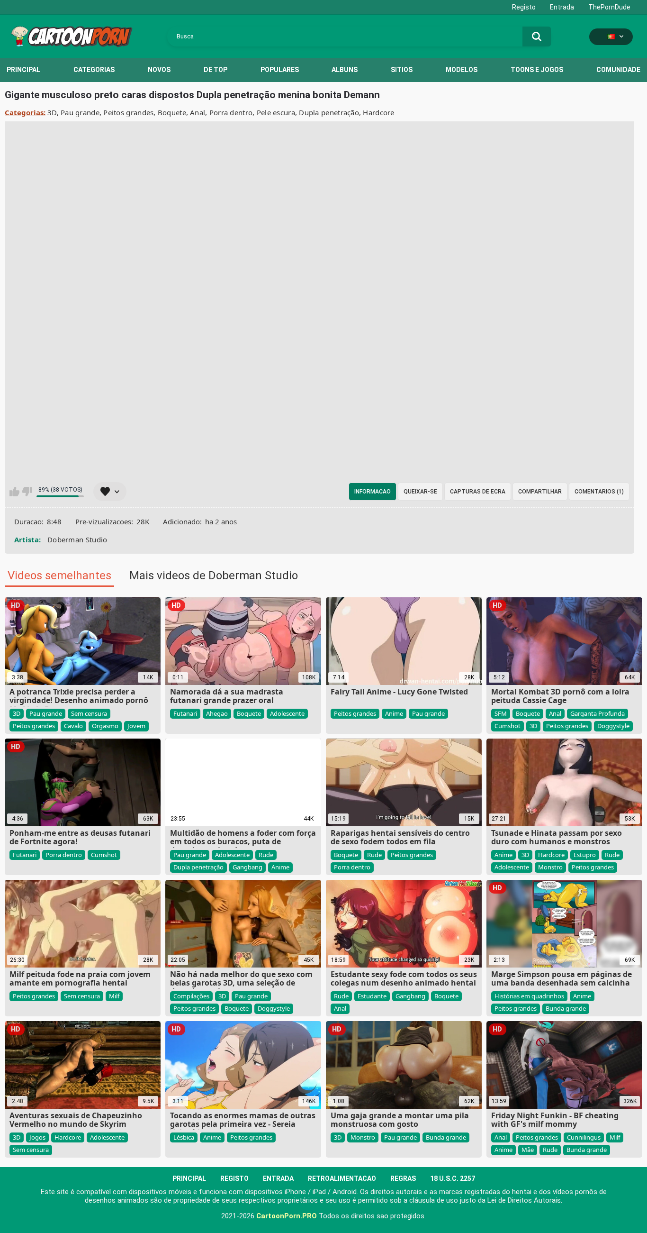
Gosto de (14, 491)
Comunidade (618, 69)
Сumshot (507, 726)
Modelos (461, 69)
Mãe (527, 1149)
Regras (403, 1178)
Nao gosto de (27, 491)
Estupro (585, 854)
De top (215, 69)
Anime (394, 713)
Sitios (402, 69)
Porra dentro (231, 112)
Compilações (191, 996)
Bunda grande (566, 1008)
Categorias (94, 69)
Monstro (550, 867)
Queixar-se (420, 491)
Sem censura (89, 713)
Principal (23, 69)
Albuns (345, 69)
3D (52, 112)
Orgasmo (105, 726)
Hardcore (378, 112)
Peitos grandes (128, 112)
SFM (500, 713)
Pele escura (276, 112)
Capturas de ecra (477, 491)
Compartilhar (540, 491)
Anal (197, 112)
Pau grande (80, 112)
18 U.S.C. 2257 (452, 1178)
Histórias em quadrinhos (529, 996)
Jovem (136, 726)
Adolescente (287, 713)
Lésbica (183, 1137)
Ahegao (217, 713)
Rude (266, 854)
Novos (159, 69)
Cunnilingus (584, 1137)
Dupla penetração (329, 112)
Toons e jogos (537, 69)
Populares (280, 69)
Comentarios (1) (599, 491)
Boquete (172, 112)
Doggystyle (613, 726)
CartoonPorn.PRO (286, 1216)
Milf (114, 996)
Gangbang (247, 867)
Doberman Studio (77, 539)
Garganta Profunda (597, 713)
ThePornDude (609, 7)
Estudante (372, 996)
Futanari (185, 713)
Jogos (37, 1137)
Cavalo (73, 726)
